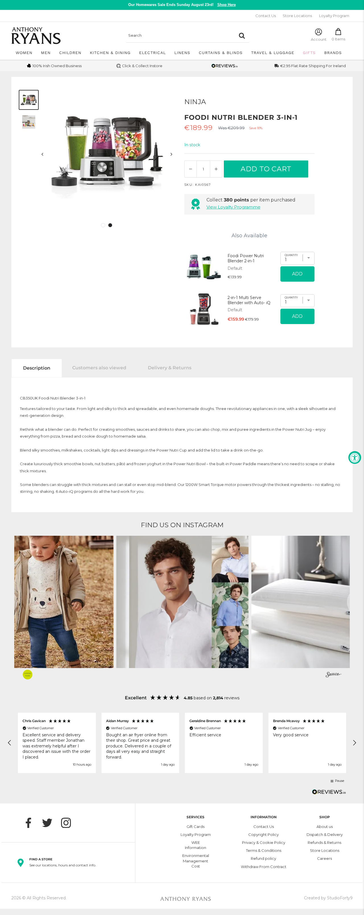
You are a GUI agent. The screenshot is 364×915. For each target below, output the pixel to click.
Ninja (195, 102)
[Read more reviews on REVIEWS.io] (329, 793)
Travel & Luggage (272, 52)
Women (24, 52)
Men (46, 52)
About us (325, 826)
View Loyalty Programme (233, 207)
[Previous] (43, 154)
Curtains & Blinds (221, 52)
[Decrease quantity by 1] (191, 169)
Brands (333, 52)
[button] (193, 602)
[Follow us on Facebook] (31, 823)
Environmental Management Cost (195, 860)
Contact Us (265, 15)
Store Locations (297, 15)
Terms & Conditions (263, 850)
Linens (182, 52)
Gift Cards (195, 826)
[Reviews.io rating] (224, 66)
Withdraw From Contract (263, 866)
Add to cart (266, 169)
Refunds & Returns (324, 842)
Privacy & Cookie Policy (263, 842)
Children (70, 52)
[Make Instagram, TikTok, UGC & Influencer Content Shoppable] (333, 675)
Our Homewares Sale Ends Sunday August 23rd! (181, 5)
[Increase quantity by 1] (216, 169)
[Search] (242, 35)
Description (36, 368)
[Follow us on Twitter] (50, 823)
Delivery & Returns (169, 367)
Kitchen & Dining (110, 52)
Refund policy (263, 858)
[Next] (171, 154)
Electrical (152, 52)
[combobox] (180, 35)
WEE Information (195, 845)
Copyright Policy (263, 834)
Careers (324, 858)
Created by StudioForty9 (328, 897)
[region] (182, 743)
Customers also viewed (99, 367)
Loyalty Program (334, 15)
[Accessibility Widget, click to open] (354, 457)
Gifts (309, 52)
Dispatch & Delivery (325, 834)
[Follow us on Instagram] (69, 823)
